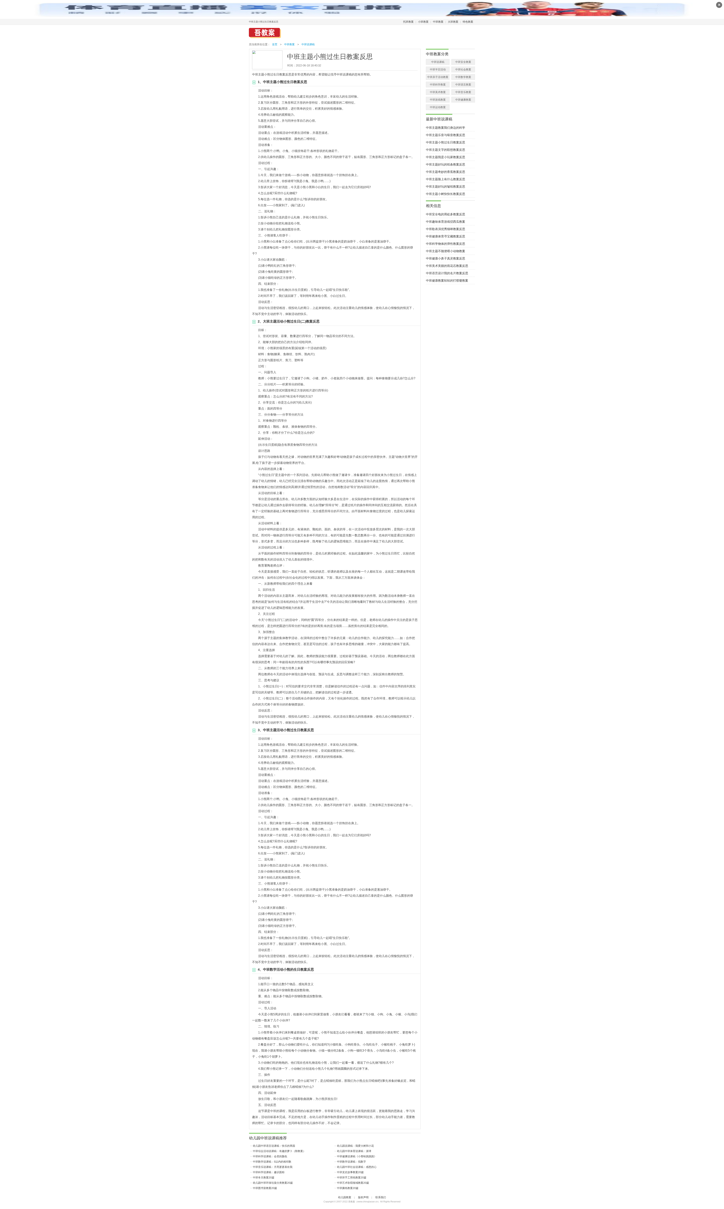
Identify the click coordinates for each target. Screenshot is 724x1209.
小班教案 (423, 21)
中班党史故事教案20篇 (350, 1172)
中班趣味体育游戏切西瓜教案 (445, 221)
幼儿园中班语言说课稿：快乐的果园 (274, 1145)
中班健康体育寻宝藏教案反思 (445, 236)
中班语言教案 (463, 84)
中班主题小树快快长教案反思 (445, 194)
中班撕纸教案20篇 (347, 1188)
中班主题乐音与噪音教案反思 (445, 135)
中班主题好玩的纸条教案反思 (445, 164)
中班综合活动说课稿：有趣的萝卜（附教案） (279, 1151)
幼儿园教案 (344, 1197)
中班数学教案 (463, 77)
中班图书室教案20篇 (265, 1188)
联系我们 (380, 1197)
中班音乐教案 (463, 92)
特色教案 (468, 21)
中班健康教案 (463, 99)
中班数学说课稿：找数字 (351, 1161)
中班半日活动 (438, 69)
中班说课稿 (308, 44)
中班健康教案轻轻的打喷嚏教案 (447, 280)
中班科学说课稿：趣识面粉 (269, 1172)
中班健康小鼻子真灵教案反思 (445, 258)
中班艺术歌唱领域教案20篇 (353, 1182)
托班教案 (408, 21)
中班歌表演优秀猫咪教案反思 (445, 229)
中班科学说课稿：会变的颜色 (270, 1156)
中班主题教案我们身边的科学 (445, 127)
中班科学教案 (438, 84)
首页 (274, 44)
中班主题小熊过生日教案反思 (445, 142)
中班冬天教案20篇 (263, 1177)
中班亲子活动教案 (437, 77)
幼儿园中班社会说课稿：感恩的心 (357, 1166)
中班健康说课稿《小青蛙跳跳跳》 (357, 1156)
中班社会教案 (463, 69)
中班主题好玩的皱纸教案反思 (445, 186)
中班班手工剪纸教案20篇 (351, 1177)
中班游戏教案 (438, 99)
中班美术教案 (438, 92)
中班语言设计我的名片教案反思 (447, 273)
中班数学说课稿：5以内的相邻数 (272, 1161)
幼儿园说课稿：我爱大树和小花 (355, 1145)
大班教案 (453, 21)
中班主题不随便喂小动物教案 (445, 251)
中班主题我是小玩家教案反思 (445, 157)
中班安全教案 (463, 61)
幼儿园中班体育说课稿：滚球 (354, 1151)
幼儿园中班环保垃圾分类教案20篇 (273, 1182)
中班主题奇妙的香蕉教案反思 (445, 171)
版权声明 (363, 1197)
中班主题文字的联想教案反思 (445, 149)
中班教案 (438, 21)
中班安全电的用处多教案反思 (445, 214)
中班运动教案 (438, 107)
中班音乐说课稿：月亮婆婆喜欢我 (272, 1166)
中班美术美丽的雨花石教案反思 (447, 265)
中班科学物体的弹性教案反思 (445, 243)
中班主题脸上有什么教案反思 (445, 179)
